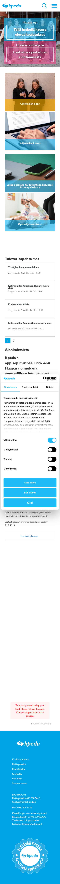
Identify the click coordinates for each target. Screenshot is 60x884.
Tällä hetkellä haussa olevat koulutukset (30, 32)
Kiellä (30, 502)
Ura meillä (17, 778)
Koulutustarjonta (20, 759)
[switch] (52, 449)
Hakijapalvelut (19, 764)
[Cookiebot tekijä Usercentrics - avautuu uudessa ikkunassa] (43, 379)
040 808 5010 (33, 798)
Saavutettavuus (19, 783)
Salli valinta (30, 492)
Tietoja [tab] (49, 387)
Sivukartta (17, 773)
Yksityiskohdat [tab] (30, 387)
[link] (30, 92)
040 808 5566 (25, 807)
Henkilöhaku (18, 768)
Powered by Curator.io (41, 723)
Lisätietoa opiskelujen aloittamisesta (30, 55)
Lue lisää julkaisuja (29, 535)
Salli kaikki (30, 482)
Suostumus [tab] (10, 387)
